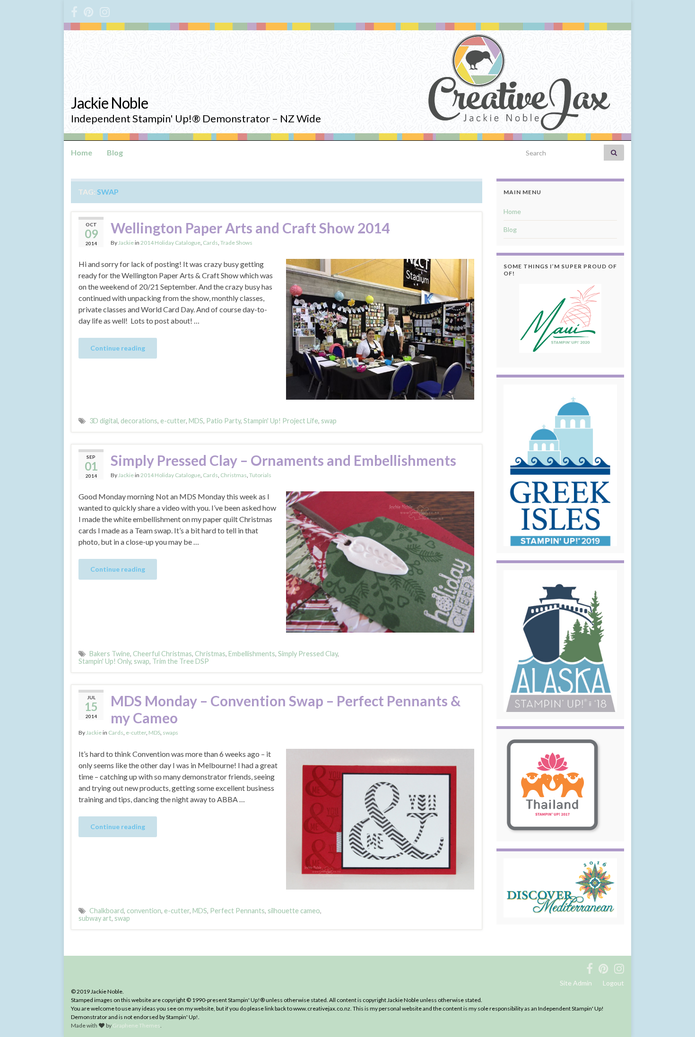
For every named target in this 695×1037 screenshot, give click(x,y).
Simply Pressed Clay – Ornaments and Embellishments (283, 460)
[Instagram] (105, 10)
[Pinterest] (89, 10)
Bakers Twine (109, 654)
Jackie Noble (109, 103)
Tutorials (260, 475)
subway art (95, 918)
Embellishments (251, 654)
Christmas (233, 475)
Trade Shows (236, 242)
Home (81, 152)
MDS (196, 421)
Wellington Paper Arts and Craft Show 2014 (250, 227)
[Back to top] (674, 1016)
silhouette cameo (294, 911)
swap (329, 421)
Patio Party (223, 421)
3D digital (103, 421)
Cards (210, 242)
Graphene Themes (136, 1025)
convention (144, 911)
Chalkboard (106, 911)
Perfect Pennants (237, 911)
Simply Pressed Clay (308, 654)
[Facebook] (74, 10)
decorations (139, 421)
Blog (115, 152)
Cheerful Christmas (162, 654)
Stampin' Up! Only (104, 661)
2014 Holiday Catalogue (170, 242)
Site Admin (576, 983)
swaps (170, 732)
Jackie (126, 242)
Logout (613, 983)
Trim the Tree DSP (180, 661)
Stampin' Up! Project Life (280, 421)
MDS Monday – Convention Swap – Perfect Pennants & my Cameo (285, 709)
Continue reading (117, 348)
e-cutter (173, 421)
